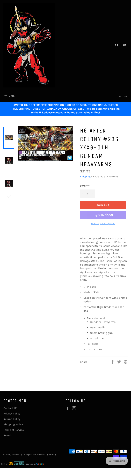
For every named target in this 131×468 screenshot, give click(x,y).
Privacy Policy (11, 413)
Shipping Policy (13, 424)
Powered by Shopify (46, 454)
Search (7, 435)
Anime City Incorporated (23, 454)
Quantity (85, 186)
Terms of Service (13, 430)
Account (123, 96)
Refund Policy (11, 419)
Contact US (10, 408)
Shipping (85, 176)
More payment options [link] (103, 223)
